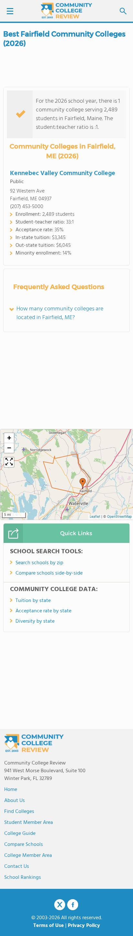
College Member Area (28, 855)
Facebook (72, 905)
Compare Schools (23, 844)
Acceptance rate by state (43, 611)
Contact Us (16, 866)
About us (14, 801)
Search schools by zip (39, 563)
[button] (82, 483)
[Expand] (9, 462)
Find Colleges (19, 812)
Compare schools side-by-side (49, 573)
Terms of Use (48, 925)
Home (10, 790)
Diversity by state (35, 621)
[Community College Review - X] (59, 905)
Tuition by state (33, 601)
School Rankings (22, 877)
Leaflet (95, 517)
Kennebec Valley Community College (62, 173)
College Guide (20, 833)
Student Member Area (28, 823)
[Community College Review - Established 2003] (66, 10)
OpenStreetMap (119, 517)
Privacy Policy (84, 925)
